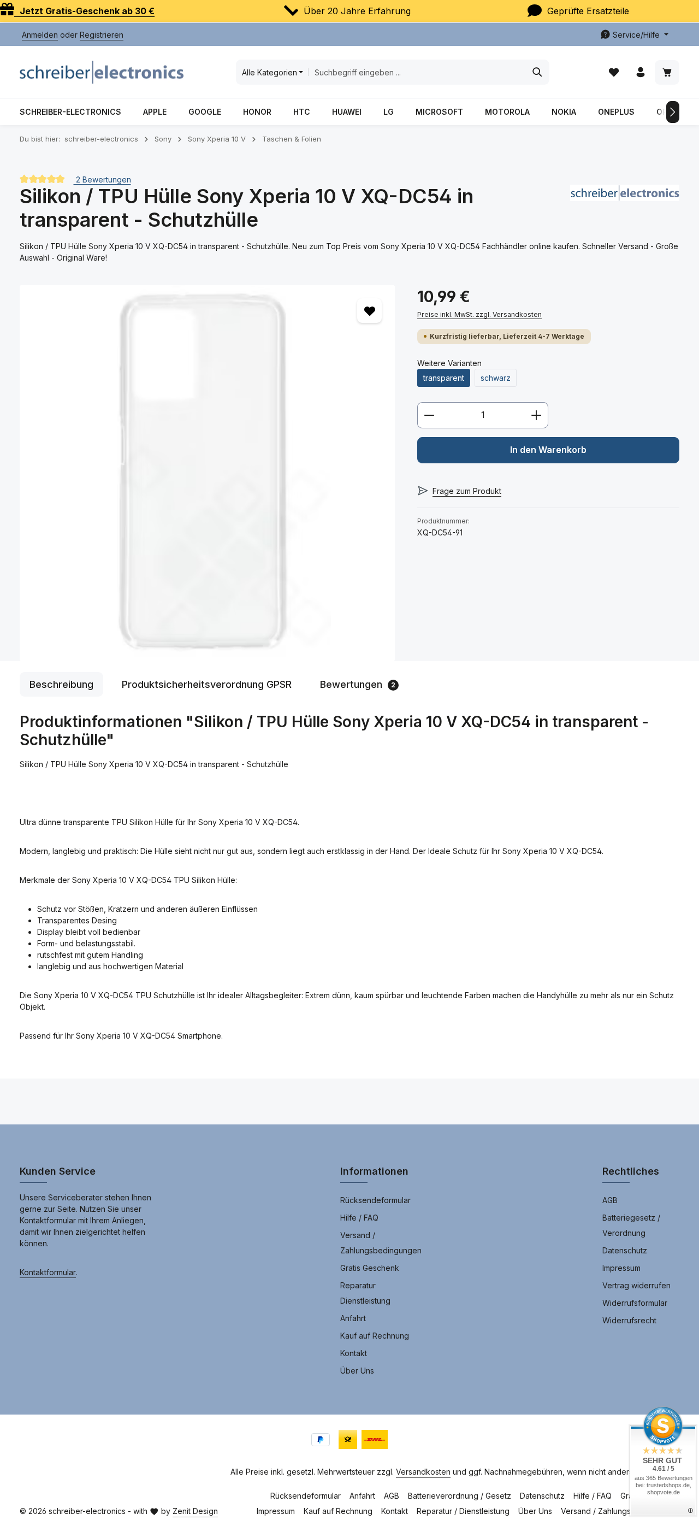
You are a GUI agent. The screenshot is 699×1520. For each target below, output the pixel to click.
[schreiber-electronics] (624, 208)
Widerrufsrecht (629, 1320)
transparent (443, 377)
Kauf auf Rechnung (374, 1335)
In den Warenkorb (548, 450)
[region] (207, 473)
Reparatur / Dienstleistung (463, 1511)
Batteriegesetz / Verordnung (631, 1225)
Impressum (621, 1267)
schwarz (496, 377)
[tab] (61, 684)
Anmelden (40, 34)
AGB (610, 1200)
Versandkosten (423, 1471)
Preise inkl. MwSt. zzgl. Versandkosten (479, 314)
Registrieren (101, 34)
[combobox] (417, 72)
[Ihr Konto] (640, 72)
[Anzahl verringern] (429, 415)
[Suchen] (537, 72)
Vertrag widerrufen (636, 1285)
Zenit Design (195, 1511)
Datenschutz (624, 1250)
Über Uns (357, 1370)
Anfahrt (353, 1318)
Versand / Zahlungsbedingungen (381, 1242)
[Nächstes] (672, 112)
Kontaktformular (48, 1272)
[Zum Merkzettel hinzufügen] (369, 310)
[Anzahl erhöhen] (536, 415)
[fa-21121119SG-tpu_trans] (207, 473)
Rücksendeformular (375, 1200)
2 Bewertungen (102, 179)
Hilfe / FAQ (359, 1217)
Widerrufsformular (634, 1302)
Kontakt (353, 1353)
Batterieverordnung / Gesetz (459, 1495)
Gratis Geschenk (369, 1267)
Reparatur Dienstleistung (365, 1293)
